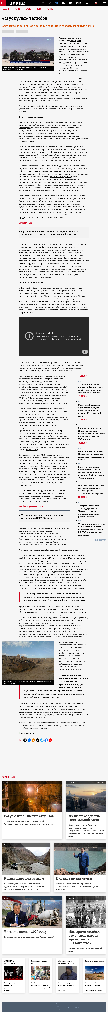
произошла (24, 463)
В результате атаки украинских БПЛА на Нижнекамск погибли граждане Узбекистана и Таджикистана (91, 472)
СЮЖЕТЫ (50, 9)
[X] (25, 740)
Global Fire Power (51, 566)
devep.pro (65, 1009)
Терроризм (41, 32)
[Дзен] (37, 740)
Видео (28, 9)
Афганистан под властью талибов (74, 32)
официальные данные (60, 176)
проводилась (63, 436)
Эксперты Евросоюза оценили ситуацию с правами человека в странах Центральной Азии (89, 410)
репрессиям (31, 449)
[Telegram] (42, 740)
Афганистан (33, 32)
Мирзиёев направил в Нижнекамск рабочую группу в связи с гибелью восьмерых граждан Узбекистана (91, 433)
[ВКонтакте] (29, 740)
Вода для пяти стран (94, 961)
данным (35, 387)
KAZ (43, 3)
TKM (63, 3)
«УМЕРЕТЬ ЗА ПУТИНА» (10, 962)
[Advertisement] (54, 760)
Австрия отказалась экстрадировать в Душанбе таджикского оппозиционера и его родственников (90, 511)
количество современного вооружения (43, 269)
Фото (39, 9)
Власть (59, 32)
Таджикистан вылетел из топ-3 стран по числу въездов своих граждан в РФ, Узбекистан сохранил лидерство (91, 529)
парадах (27, 485)
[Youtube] (50, 740)
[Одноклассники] (33, 740)
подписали (24, 168)
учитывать (24, 580)
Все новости (100, 540)
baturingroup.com (70, 1007)
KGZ (50, 3)
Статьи (17, 9)
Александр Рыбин (8, 32)
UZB (70, 3)
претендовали (58, 376)
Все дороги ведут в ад (39, 962)
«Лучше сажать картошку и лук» (66, 962)
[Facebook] (46, 740)
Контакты (7, 1004)
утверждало (24, 127)
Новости (5, 9)
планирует (75, 40)
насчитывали (25, 403)
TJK (56, 3)
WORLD (78, 3)
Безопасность (51, 32)
